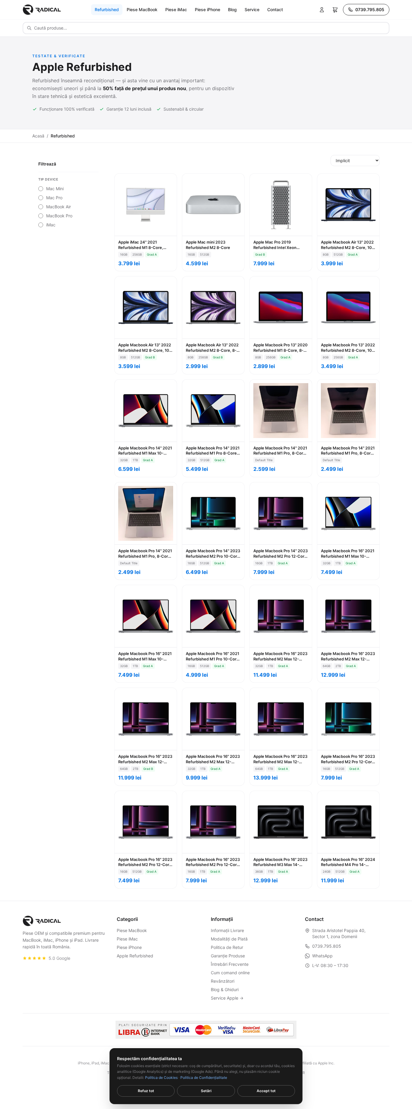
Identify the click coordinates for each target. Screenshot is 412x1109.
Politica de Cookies (161, 1077)
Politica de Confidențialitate (203, 1077)
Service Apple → (227, 997)
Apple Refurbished (135, 955)
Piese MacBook (142, 9)
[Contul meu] (321, 9)
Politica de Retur (227, 947)
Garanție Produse (228, 955)
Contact (275, 9)
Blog (232, 9)
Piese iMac (176, 9)
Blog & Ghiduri (225, 989)
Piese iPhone (207, 9)
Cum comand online (230, 972)
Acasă (38, 135)
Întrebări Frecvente (230, 964)
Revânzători (222, 981)
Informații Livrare (227, 930)
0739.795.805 (369, 9)
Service (252, 9)
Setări (206, 1091)
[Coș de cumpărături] (335, 9)
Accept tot (266, 1091)
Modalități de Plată (229, 938)
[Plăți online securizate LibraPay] (206, 1030)
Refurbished (107, 9)
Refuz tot (146, 1091)
